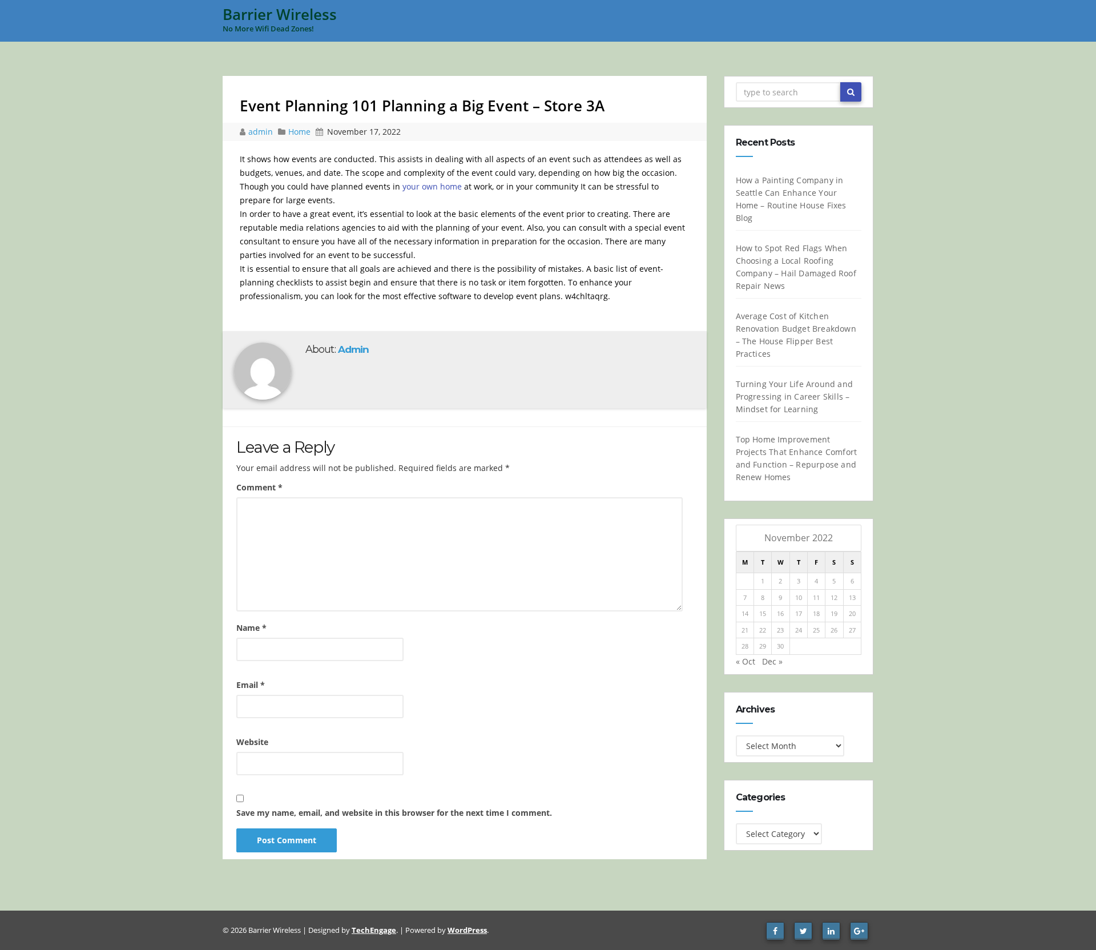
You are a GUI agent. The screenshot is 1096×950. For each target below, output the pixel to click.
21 (745, 630)
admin (261, 131)
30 (780, 646)
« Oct (745, 661)
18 (816, 613)
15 (762, 613)
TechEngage (374, 930)
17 (798, 613)
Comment (259, 487)
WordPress (467, 930)
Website (252, 741)
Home (299, 131)
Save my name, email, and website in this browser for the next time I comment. (394, 812)
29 (762, 646)
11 (816, 597)
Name (251, 627)
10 (798, 597)
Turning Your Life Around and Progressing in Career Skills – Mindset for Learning (794, 396)
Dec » (772, 661)
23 (780, 630)
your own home (432, 186)
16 (780, 613)
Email (250, 684)
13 (852, 597)
